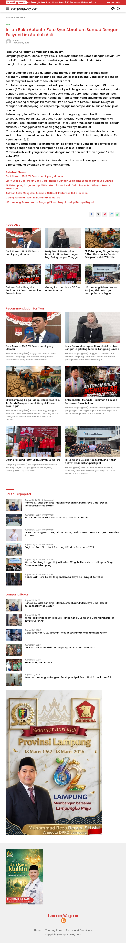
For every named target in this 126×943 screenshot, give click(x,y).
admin (16, 40)
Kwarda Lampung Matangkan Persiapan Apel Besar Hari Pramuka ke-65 (68, 677)
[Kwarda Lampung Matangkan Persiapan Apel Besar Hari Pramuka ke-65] (14, 680)
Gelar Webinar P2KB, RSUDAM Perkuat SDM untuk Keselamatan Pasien (66, 632)
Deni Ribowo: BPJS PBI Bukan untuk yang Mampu (34, 176)
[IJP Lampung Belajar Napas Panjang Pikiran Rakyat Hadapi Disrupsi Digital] (102, 274)
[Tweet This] (98, 214)
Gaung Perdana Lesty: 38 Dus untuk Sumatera (33, 197)
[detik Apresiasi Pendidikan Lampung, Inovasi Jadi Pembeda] (14, 650)
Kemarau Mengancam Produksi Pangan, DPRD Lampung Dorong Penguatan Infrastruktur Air (70, 619)
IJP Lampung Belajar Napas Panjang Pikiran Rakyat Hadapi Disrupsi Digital (50, 202)
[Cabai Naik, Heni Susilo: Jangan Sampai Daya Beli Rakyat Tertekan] (14, 579)
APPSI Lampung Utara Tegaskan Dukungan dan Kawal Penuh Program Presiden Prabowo (72, 534)
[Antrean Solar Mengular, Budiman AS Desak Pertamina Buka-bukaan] (23, 274)
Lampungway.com (24, 9)
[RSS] (63, 921)
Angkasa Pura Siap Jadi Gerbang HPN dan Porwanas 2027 (59, 547)
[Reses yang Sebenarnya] (14, 665)
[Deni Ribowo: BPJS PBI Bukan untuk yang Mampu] (23, 238)
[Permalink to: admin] (8, 41)
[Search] (118, 8)
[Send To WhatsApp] (117, 214)
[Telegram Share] (111, 214)
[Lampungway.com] (63, 915)
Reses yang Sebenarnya (39, 662)
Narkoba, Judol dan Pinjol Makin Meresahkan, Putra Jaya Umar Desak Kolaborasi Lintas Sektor (66, 504)
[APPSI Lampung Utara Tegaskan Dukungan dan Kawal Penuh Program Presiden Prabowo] (14, 535)
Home (37, 930)
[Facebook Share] (91, 214)
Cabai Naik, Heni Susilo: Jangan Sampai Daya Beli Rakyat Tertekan (64, 577)
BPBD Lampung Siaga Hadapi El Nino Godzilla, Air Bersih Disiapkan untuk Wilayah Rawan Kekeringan (58, 187)
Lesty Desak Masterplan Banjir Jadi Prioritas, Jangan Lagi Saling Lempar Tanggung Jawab (59, 180)
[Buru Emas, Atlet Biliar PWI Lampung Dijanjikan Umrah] (14, 520)
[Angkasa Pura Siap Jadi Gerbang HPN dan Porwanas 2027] (14, 550)
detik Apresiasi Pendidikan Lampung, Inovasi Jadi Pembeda (60, 647)
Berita (9, 24)
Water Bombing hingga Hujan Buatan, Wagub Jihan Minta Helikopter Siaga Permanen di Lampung (69, 564)
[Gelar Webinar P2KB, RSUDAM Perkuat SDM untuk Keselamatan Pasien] (14, 635)
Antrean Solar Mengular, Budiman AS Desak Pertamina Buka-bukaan (47, 193)
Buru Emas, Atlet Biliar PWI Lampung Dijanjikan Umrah (56, 517)
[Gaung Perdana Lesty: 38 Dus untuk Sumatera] (63, 274)
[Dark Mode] (113, 8)
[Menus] (8, 8)
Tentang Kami (53, 930)
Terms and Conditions (79, 930)
